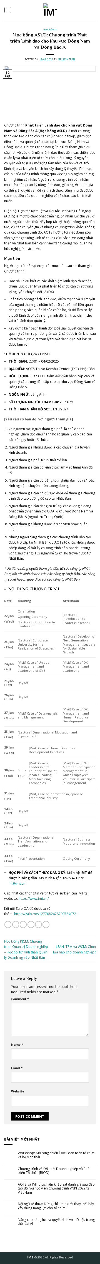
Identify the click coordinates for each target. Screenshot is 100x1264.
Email (16, 1068)
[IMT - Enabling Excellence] (50, 10)
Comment (20, 999)
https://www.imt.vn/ (34, 898)
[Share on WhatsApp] (7, 924)
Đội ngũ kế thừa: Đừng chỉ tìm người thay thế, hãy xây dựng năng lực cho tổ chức (56, 1206)
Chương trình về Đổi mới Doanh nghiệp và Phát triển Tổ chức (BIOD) (54, 1171)
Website (17, 1091)
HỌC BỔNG (50, 29)
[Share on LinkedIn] (45, 924)
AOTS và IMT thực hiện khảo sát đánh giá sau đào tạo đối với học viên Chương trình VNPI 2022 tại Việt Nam (56, 1189)
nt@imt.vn (17, 883)
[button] (7, 10)
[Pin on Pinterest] (38, 924)
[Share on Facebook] (15, 924)
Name (17, 1044)
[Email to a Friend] (31, 924)
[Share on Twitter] (23, 924)
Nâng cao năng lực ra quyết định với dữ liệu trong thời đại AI (56, 1222)
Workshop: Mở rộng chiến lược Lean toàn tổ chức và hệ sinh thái (56, 1155)
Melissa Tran (66, 59)
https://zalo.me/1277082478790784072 (45, 913)
